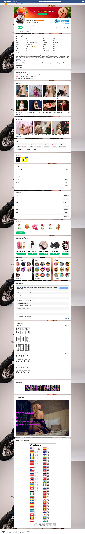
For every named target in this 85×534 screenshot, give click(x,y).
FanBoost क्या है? (66, 23)
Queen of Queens (31, 74)
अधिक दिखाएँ (18, 59)
